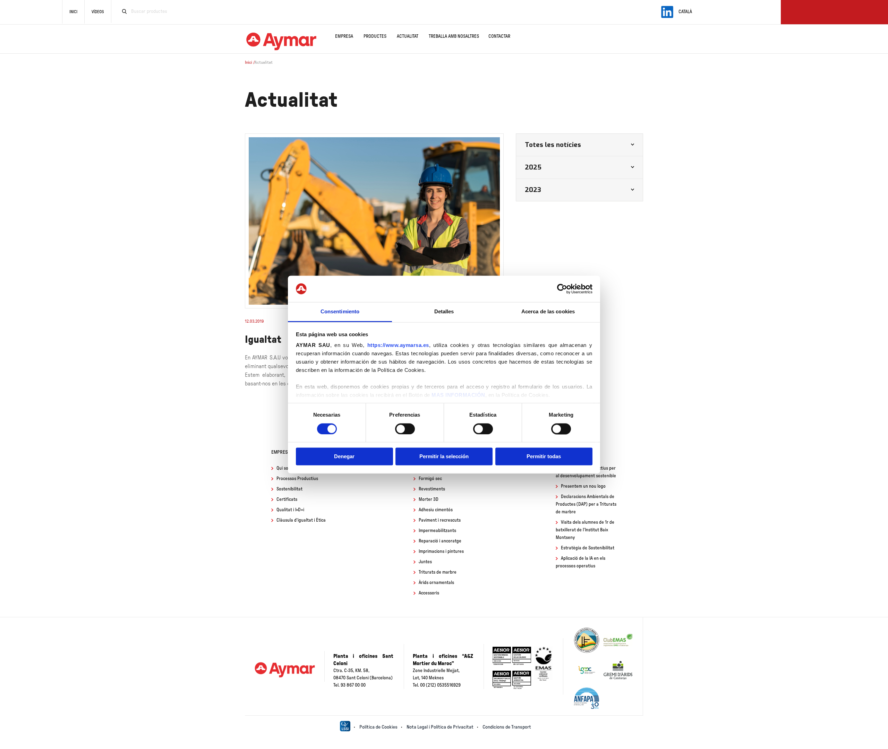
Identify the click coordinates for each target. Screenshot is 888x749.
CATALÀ (685, 12)
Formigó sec (430, 479)
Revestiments (432, 489)
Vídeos (98, 12)
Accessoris (429, 593)
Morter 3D (428, 499)
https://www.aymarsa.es (398, 345)
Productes (375, 36)
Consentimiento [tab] (340, 312)
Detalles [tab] (444, 312)
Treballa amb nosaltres (454, 36)
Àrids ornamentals (436, 583)
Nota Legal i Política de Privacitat (440, 727)
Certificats (286, 499)
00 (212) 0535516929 (440, 685)
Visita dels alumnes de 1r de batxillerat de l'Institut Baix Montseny (585, 530)
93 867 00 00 (353, 685)
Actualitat (407, 36)
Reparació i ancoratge (440, 541)
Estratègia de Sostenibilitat (587, 548)
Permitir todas (544, 457)
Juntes (425, 562)
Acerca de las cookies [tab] (548, 312)
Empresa (344, 36)
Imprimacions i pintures (441, 551)
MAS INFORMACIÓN (458, 395)
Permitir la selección (444, 457)
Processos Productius (297, 479)
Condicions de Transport (507, 727)
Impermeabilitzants (437, 531)
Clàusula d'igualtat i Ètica (301, 520)
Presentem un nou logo (583, 486)
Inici (73, 12)
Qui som (284, 468)
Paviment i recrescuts (440, 520)
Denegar (344, 457)
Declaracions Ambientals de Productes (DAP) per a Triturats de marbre (586, 504)
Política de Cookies (378, 727)
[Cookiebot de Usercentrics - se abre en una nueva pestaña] (562, 289)
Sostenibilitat (289, 489)
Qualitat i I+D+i (290, 510)
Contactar (499, 36)
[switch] (405, 428)
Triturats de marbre (437, 572)
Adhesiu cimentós (436, 510)
